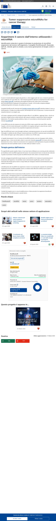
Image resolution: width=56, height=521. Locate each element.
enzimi (4, 205)
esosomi (37, 140)
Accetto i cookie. (17, 518)
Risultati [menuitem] (33, 27)
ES (8, 32)
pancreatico (48, 201)
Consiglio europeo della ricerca (30, 108)
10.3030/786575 (14, 263)
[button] (46, 6)
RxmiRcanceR (6, 201)
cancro (31, 201)
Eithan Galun (8, 101)
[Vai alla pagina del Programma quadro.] (4, 20)
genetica (39, 201)
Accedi (42, 6)
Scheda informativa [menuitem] (6, 27)
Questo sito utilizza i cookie (20, 515)
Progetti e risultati (11, 15)
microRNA (9, 120)
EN (5, 32)
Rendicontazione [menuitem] (25, 27)
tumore (24, 201)
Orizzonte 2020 (21, 15)
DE (2, 32)
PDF (24, 340)
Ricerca (49, 6)
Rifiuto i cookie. (39, 518)
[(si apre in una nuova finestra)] (6, 5)
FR (11, 32)
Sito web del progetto (16, 259)
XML (9, 341)
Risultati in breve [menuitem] (16, 27)
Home (2, 15)
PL (18, 32)
